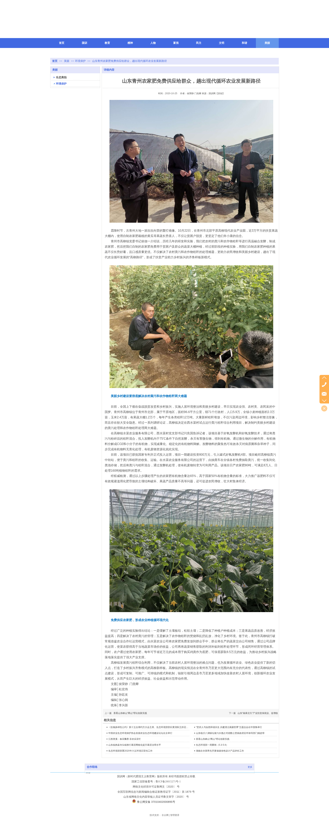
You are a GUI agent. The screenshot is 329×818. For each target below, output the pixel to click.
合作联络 (92, 766)
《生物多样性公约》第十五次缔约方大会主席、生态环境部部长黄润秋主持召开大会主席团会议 (148, 727)
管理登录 (174, 815)
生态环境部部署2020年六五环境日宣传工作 (130, 750)
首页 (54, 61)
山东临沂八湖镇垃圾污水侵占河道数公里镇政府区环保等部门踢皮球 (230, 733)
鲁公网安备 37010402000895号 (156, 801)
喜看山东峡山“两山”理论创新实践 (130, 713)
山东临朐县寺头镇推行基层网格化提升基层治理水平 (134, 745)
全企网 (165, 815)
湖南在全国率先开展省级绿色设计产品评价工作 (220, 750)
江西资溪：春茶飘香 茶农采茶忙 (124, 739)
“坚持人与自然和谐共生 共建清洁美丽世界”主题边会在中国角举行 (229, 727)
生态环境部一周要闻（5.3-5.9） (212, 745)
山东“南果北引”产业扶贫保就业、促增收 (258, 713)
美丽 (67, 61)
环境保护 (80, 61)
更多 (250, 767)
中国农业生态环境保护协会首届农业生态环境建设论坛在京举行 (140, 733)
